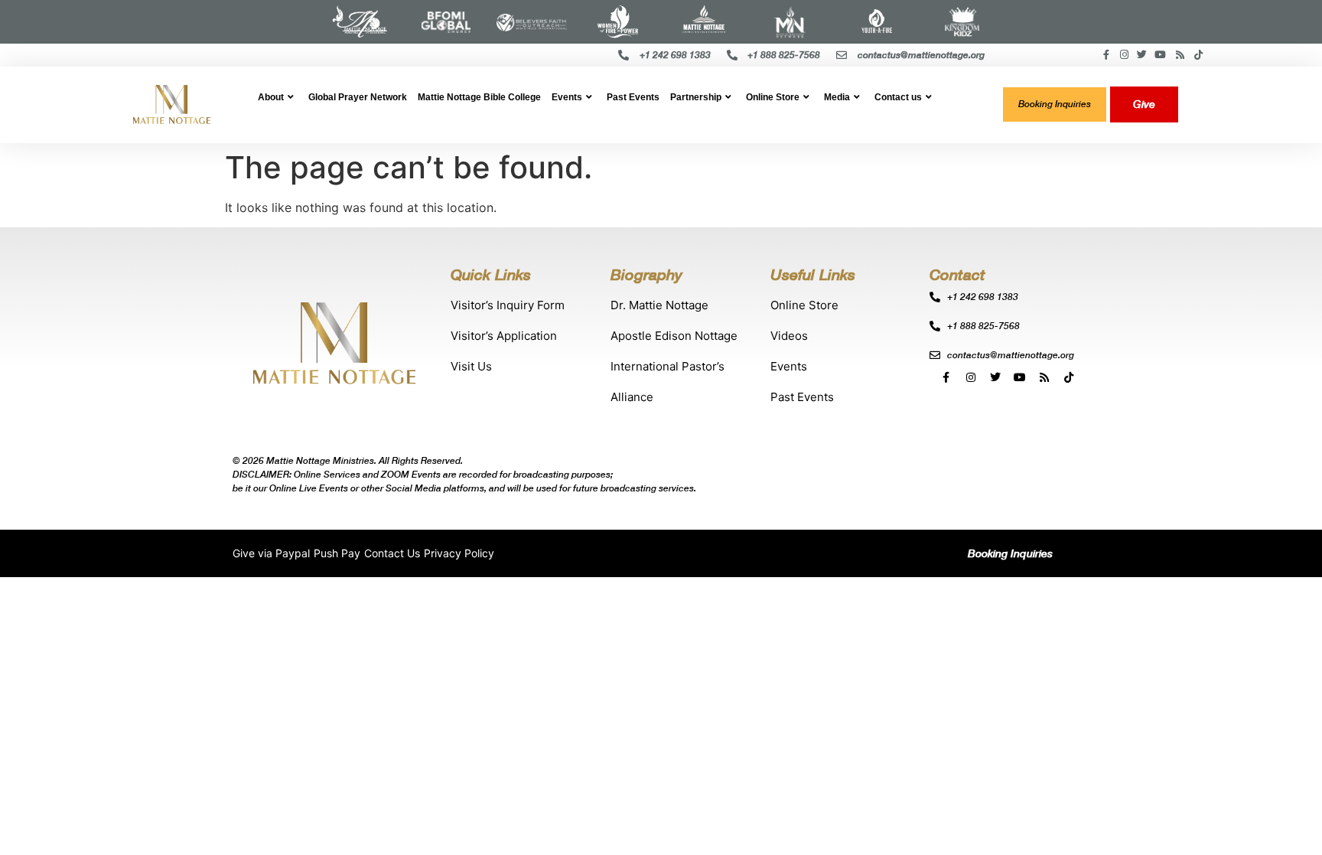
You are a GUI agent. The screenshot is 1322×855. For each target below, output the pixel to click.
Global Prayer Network (357, 97)
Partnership (695, 97)
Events (567, 97)
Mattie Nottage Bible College (479, 97)
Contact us (898, 97)
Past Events (633, 97)
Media (837, 97)
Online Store (772, 97)
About (271, 97)
